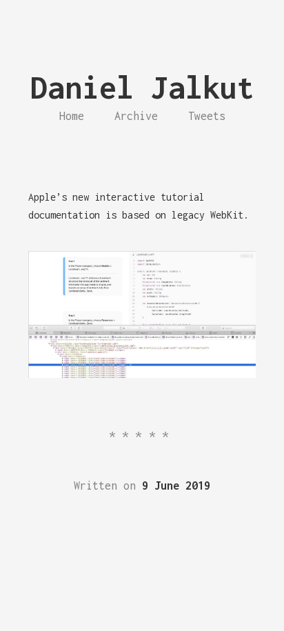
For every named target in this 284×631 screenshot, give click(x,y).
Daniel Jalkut (142, 87)
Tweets (206, 116)
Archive (136, 116)
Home (71, 116)
